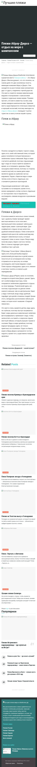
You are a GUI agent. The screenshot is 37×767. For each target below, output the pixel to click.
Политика (20, 763)
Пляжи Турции (8, 733)
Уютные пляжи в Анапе (15, 204)
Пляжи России (7, 728)
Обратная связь (10, 763)
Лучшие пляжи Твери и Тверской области (20, 681)
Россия (5, 390)
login (7, 608)
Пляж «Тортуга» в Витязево (12, 554)
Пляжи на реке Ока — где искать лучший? (20, 656)
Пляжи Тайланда (8, 730)
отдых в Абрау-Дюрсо (9, 111)
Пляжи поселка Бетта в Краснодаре (15, 437)
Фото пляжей (7, 738)
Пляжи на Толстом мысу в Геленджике (17, 516)
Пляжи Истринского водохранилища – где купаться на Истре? (13, 645)
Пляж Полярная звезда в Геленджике (16, 476)
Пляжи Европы (8, 735)
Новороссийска (20, 78)
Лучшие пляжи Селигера (11, 593)
